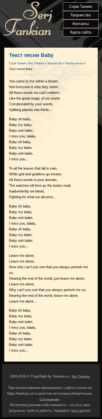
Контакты (81, 24)
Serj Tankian (81, 376)
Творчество (80, 15)
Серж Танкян (80, 7)
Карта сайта (80, 32)
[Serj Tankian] (27, 35)
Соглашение (49, 399)
